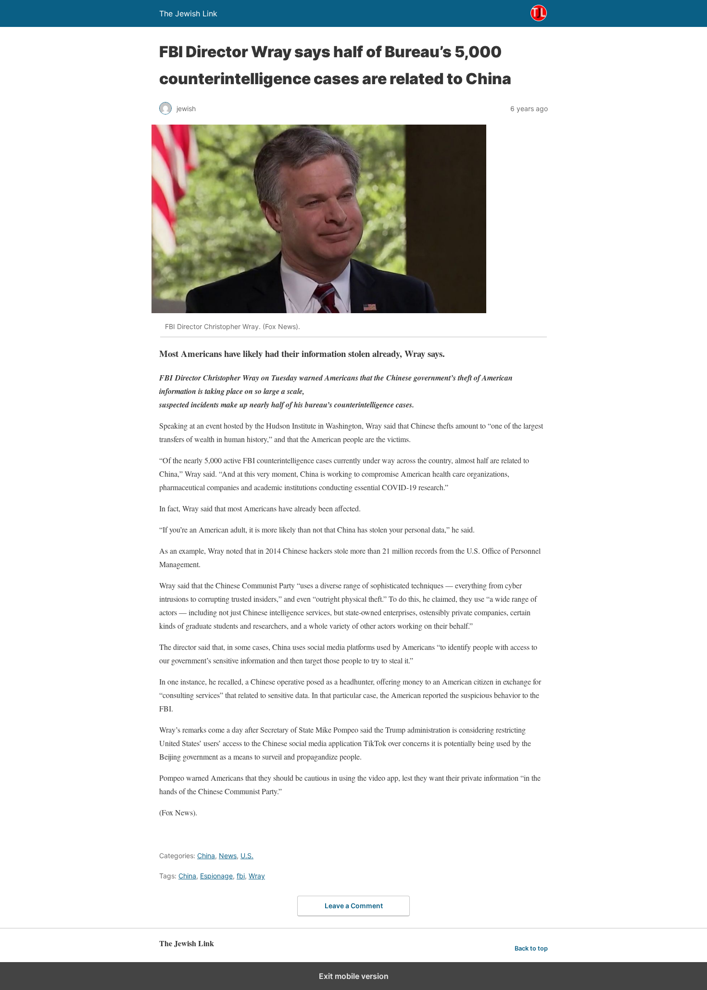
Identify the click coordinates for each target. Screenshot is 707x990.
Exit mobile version (354, 976)
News (228, 855)
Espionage (216, 876)
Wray (257, 876)
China (206, 855)
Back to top (531, 948)
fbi (241, 876)
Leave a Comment (354, 905)
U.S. (246, 855)
